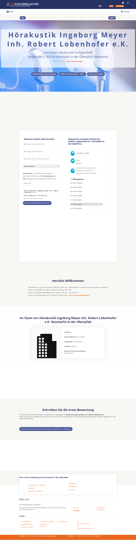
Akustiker (126, 12)
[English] (99, 6)
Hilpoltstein (72, 484)
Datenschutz (95, 536)
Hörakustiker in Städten (47, 521)
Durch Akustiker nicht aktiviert (37, 203)
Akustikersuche (63, 521)
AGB (87, 536)
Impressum (80, 536)
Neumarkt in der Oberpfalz (37, 485)
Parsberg (72, 490)
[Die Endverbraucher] (22, 4)
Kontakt (71, 536)
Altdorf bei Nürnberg (35, 491)
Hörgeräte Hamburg (27, 527)
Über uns (76, 508)
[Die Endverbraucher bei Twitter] (123, 3)
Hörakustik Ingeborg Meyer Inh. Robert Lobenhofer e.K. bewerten (46, 429)
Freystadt (31, 488)
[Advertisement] (68, 107)
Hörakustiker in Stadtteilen (44, 525)
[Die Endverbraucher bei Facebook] (128, 3)
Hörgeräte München (27, 524)
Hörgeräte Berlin (26, 521)
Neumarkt (93, 173)
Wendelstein (73, 487)
